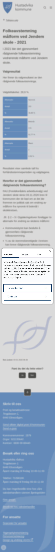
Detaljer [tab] (24, 254)
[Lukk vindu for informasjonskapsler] (50, 251)
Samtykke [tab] (8, 254)
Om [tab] (39, 254)
